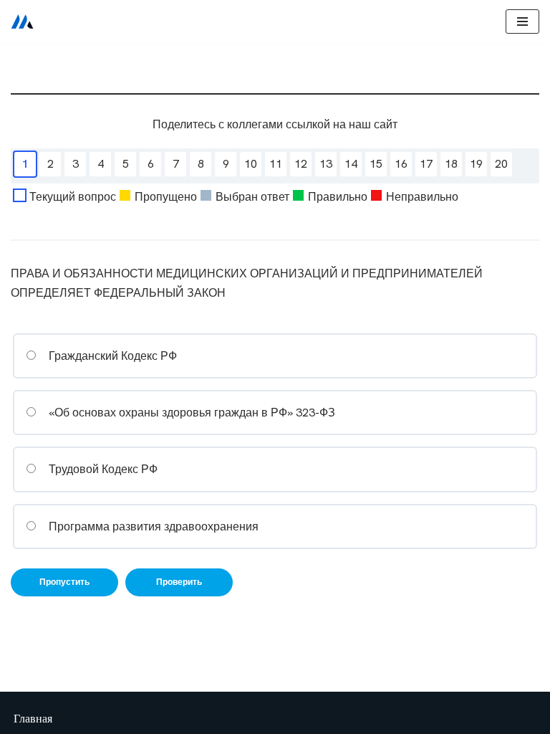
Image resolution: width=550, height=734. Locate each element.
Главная (33, 718)
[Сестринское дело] (22, 21)
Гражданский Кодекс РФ (111, 355)
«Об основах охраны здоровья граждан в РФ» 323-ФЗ (190, 412)
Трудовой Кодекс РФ (102, 469)
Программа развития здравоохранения (152, 526)
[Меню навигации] (522, 21)
